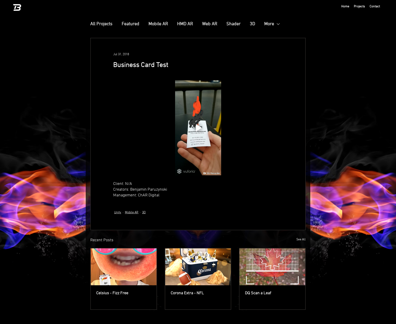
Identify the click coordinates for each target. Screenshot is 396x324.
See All (301, 240)
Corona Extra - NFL (187, 293)
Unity (117, 212)
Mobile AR (158, 24)
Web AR (209, 24)
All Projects (101, 24)
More (269, 24)
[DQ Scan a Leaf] (272, 266)
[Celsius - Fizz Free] (124, 266)
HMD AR (185, 24)
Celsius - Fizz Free (112, 293)
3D (252, 24)
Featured (130, 24)
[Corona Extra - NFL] (198, 266)
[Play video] (198, 128)
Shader (233, 24)
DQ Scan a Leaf (258, 293)
